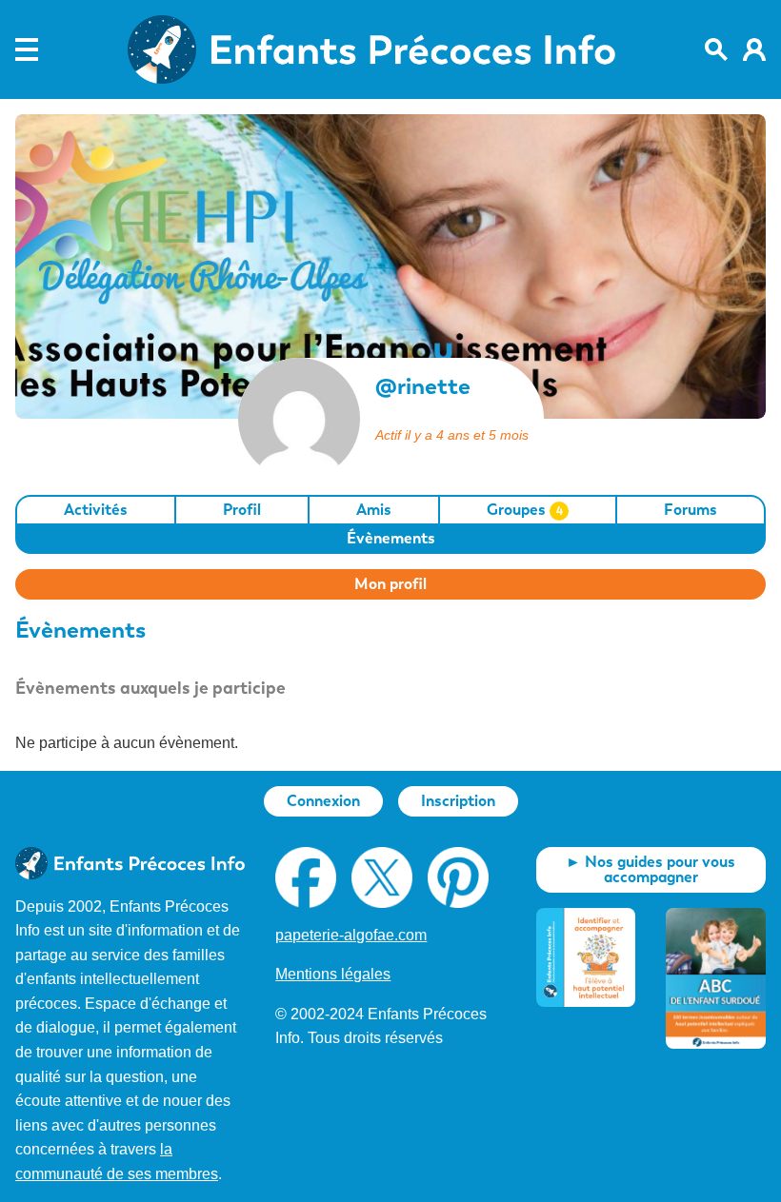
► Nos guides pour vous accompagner (650, 869)
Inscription (458, 801)
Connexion (323, 801)
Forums (690, 510)
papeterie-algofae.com (351, 935)
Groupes (525, 510)
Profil (242, 510)
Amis (373, 510)
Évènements (391, 538)
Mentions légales (332, 974)
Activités (96, 510)
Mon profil (390, 584)
